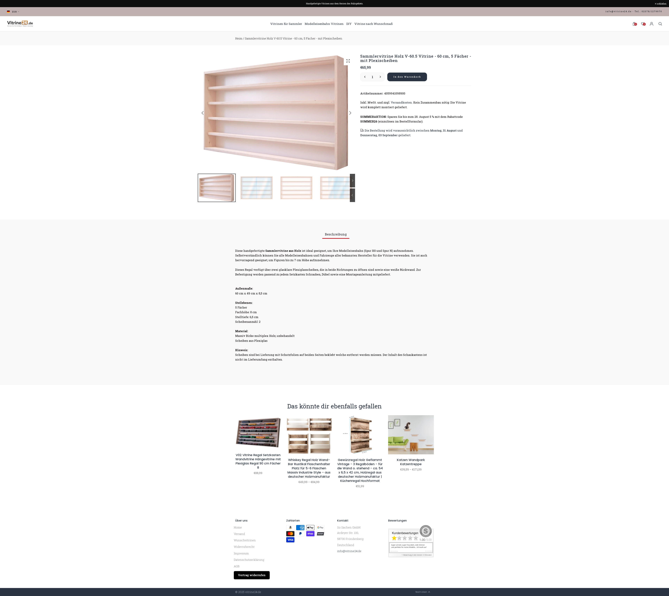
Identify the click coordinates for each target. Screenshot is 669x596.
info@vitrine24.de (349, 551)
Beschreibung (336, 234)
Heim (238, 38)
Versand (239, 534)
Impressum (241, 553)
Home (238, 527)
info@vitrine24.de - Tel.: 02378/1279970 (633, 11)
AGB (237, 566)
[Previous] (205, 113)
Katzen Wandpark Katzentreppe (411, 462)
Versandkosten (401, 102)
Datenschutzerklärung (249, 560)
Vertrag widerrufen (252, 575)
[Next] (347, 113)
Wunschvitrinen (245, 540)
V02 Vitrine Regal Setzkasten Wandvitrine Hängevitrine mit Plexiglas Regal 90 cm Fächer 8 (258, 461)
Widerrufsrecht (244, 546)
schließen (9, 4)
